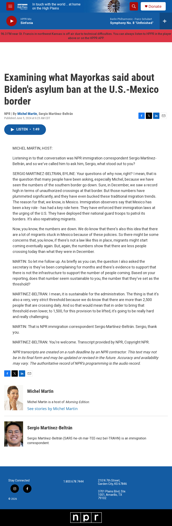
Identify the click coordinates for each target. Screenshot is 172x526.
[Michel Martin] (13, 397)
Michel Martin (27, 114)
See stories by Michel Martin (52, 408)
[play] (11, 21)
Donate (155, 6)
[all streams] (166, 21)
